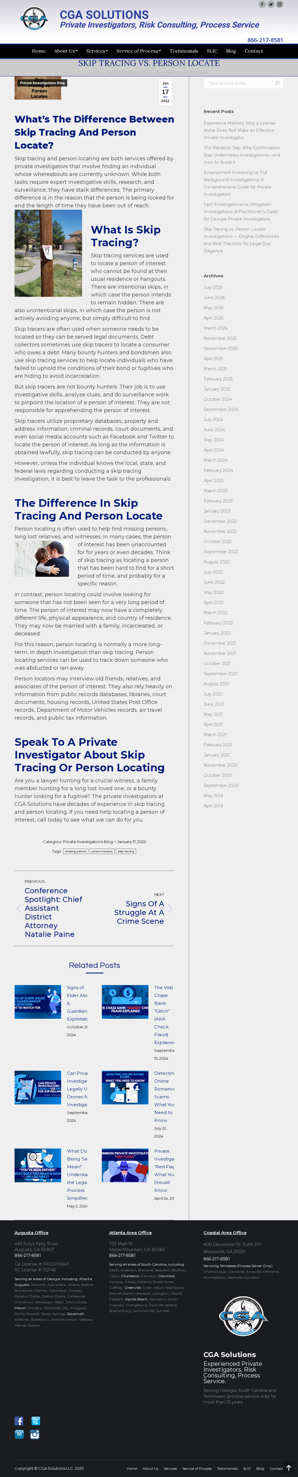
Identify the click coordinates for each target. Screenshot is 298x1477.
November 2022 (220, 531)
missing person (75, 851)
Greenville (132, 1287)
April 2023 (214, 480)
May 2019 (213, 795)
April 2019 (213, 805)
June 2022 (214, 582)
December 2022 (220, 521)
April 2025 (213, 358)
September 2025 (221, 348)
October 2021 (217, 663)
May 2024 (214, 440)
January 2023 (217, 511)
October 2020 (218, 775)
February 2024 (218, 470)
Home (95, 72)
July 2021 (213, 694)
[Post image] (38, 1002)
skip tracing (126, 851)
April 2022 (214, 602)
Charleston (130, 1276)
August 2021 (216, 684)
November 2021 (220, 653)
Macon (20, 1308)
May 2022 (214, 592)
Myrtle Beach (136, 1299)
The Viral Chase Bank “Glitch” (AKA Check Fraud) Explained (165, 1015)
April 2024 (214, 450)
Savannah (75, 1313)
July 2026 (213, 287)
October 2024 (218, 399)
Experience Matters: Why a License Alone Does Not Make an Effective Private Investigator (240, 130)
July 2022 (213, 572)
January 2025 (217, 389)
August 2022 (217, 562)
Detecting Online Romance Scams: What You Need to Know (165, 1096)
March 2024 (216, 460)
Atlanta (85, 1279)
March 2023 (216, 490)
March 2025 (215, 368)
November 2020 (220, 765)
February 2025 (218, 379)
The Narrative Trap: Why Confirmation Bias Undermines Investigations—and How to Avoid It (242, 155)
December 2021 (220, 643)
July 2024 (213, 419)
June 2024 (214, 429)
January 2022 (217, 633)
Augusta (22, 1284)
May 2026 (214, 307)
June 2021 (214, 704)
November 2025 (220, 338)
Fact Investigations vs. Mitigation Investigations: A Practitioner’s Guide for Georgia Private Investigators (241, 212)
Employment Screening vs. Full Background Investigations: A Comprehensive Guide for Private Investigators (238, 183)
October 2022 (218, 541)
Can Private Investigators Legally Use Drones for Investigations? (83, 1088)
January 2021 (217, 755)
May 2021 (213, 714)
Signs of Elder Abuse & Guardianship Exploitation (81, 1003)
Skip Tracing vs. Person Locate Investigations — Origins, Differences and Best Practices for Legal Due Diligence (241, 240)
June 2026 (214, 297)
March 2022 (216, 612)
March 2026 (216, 328)
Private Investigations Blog (128, 72)
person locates (102, 851)
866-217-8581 (265, 40)
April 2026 (214, 318)
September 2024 (221, 409)
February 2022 (218, 623)
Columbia (166, 1276)
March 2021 (215, 734)
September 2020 (221, 785)
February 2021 (218, 745)
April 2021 (213, 724)
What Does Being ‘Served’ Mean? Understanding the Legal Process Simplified (83, 1174)
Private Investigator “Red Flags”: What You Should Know (167, 1170)
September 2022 (221, 551)
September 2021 (220, 673)
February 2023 (218, 501)
